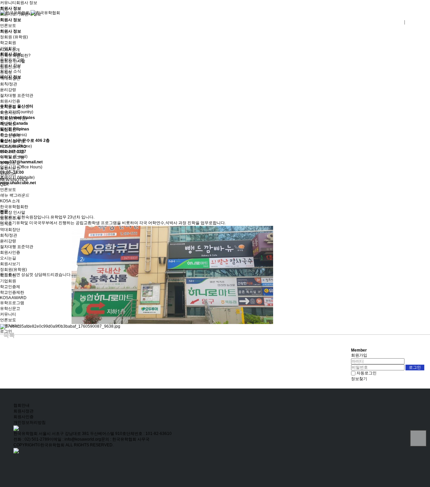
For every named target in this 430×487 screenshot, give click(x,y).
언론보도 (8, 25)
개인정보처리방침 (29, 422)
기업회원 (8, 48)
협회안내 (21, 405)
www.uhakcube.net (18, 182)
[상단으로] (418, 438)
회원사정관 (23, 411)
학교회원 (8, 42)
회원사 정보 (26, 2)
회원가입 (359, 355)
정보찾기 (359, 378)
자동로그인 (366, 373)
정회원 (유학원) (14, 37)
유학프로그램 (12, 59)
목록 (9, 335)
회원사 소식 (10, 71)
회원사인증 (23, 416)
